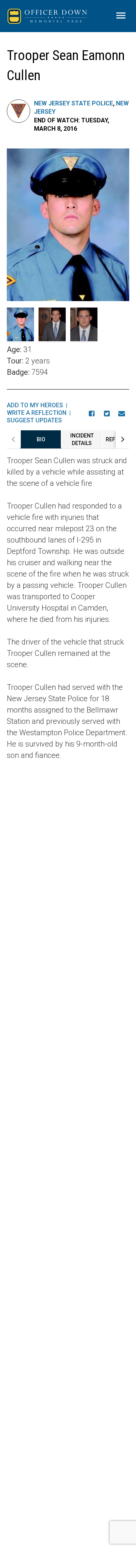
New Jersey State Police (73, 103)
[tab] (40, 439)
